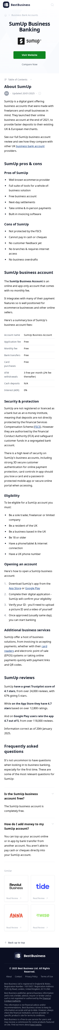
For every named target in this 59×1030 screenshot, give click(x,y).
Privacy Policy (31, 976)
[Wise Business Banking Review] (43, 916)
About (9, 976)
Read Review (12, 898)
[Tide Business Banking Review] (43, 886)
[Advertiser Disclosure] (39, 93)
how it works (35, 1024)
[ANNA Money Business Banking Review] (16, 916)
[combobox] (52, 5)
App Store (15, 588)
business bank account (30, 146)
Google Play (32, 588)
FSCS (37, 427)
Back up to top (16, 942)
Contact (18, 976)
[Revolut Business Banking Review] (16, 886)
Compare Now (29, 64)
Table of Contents (17, 79)
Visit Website (29, 55)
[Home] (5, 15)
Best (20, 5)
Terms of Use (47, 976)
